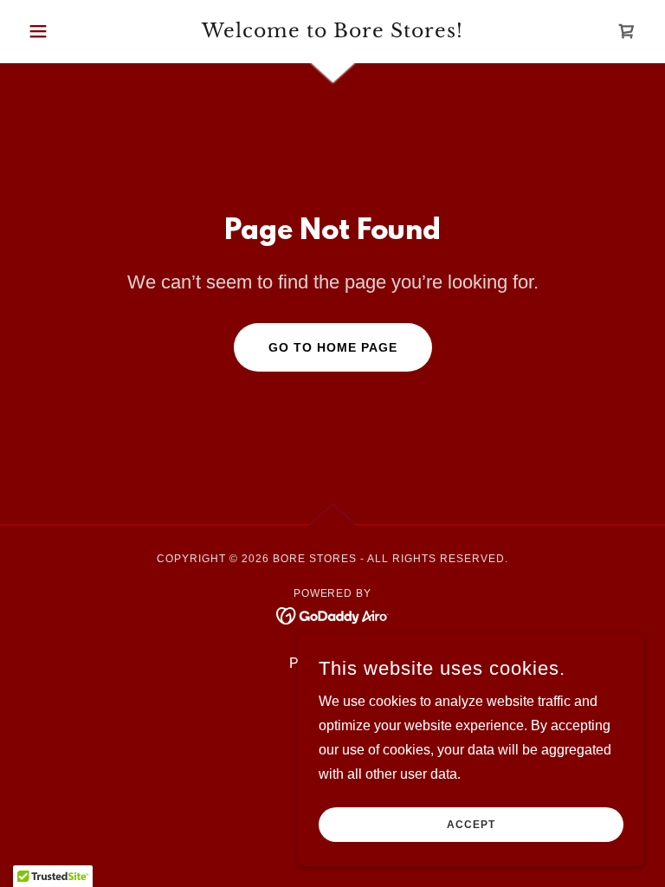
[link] (332, 32)
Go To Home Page (332, 347)
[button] (67, 31)
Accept (471, 825)
